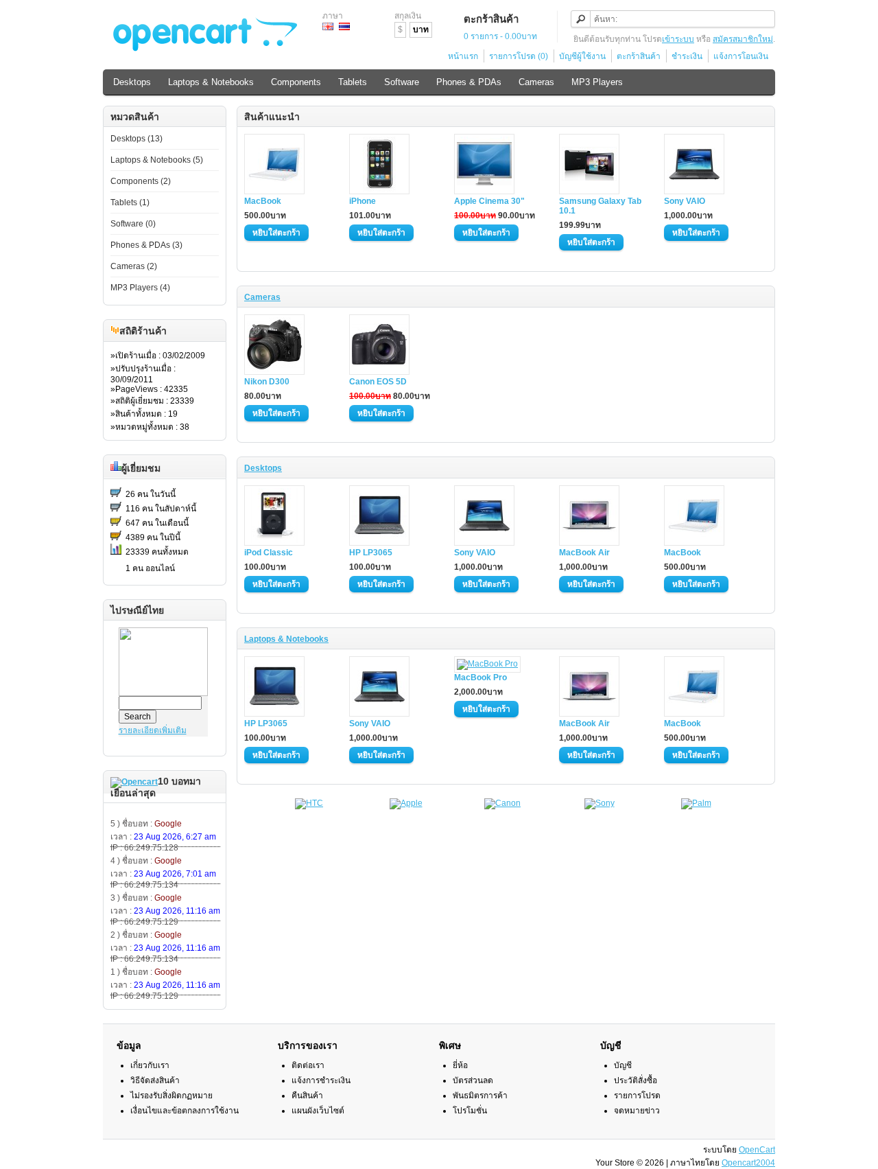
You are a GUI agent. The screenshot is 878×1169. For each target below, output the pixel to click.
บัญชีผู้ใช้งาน (582, 56)
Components (296, 82)
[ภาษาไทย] (344, 26)
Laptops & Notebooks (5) (156, 160)
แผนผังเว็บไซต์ (318, 1110)
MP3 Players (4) (140, 287)
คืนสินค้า (307, 1095)
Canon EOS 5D (378, 381)
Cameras (536, 82)
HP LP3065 (370, 552)
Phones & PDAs (468, 82)
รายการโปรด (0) (518, 56)
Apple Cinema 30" (489, 201)
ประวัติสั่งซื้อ (635, 1080)
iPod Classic (268, 552)
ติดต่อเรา (308, 1065)
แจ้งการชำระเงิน (321, 1080)
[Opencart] (134, 782)
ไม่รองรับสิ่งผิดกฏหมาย (171, 1095)
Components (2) (140, 181)
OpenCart (757, 1150)
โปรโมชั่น (470, 1110)
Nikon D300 (266, 381)
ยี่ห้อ (460, 1065)
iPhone (362, 201)
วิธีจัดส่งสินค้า (155, 1080)
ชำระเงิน (687, 56)
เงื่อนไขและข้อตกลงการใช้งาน (184, 1110)
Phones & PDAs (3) (146, 245)
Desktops (132, 82)
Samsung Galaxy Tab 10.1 (600, 206)
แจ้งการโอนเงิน (740, 56)
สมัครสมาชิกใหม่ (743, 39)
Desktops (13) (136, 138)
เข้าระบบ (678, 39)
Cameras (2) (133, 266)
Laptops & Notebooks (211, 82)
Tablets (352, 82)
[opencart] (114, 331)
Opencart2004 (748, 1163)
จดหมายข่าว (637, 1110)
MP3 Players (597, 82)
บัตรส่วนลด (473, 1080)
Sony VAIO (684, 201)
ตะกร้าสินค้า (639, 56)
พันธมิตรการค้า (480, 1095)
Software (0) (133, 224)
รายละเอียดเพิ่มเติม (153, 730)
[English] (327, 26)
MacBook (262, 201)
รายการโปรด (637, 1095)
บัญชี (623, 1065)
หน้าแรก (463, 56)
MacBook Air (584, 552)
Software (401, 82)
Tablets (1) (130, 202)
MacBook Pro (480, 677)
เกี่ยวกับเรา (149, 1065)
